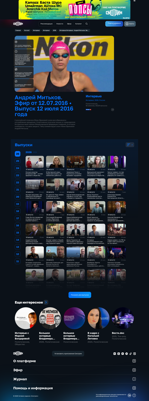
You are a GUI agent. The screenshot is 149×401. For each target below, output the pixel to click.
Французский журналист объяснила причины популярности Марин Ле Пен (95, 174)
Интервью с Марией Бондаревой (22, 336)
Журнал (20, 379)
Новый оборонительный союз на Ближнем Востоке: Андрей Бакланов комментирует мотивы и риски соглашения (95, 289)
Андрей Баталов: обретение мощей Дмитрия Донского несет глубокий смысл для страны (34, 243)
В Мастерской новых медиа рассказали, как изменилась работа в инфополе (54, 174)
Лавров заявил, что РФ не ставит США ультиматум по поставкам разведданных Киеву (116, 242)
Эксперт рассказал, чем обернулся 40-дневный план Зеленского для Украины (34, 197)
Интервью (36, 30)
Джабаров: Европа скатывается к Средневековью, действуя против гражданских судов (96, 266)
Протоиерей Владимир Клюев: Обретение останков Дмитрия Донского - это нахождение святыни (54, 220)
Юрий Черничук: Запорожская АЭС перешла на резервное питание (95, 219)
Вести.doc (118, 333)
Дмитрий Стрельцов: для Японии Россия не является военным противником (54, 265)
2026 (96, 100)
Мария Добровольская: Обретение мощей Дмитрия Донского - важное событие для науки (74, 220)
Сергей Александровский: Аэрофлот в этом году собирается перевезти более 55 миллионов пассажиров (76, 198)
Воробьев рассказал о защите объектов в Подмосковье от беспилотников (33, 287)
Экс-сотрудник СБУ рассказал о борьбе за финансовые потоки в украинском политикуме (115, 287)
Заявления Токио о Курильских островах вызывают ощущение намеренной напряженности (74, 175)
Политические (91, 104)
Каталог (27, 30)
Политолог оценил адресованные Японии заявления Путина (74, 264)
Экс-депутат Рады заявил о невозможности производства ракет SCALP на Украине (55, 197)
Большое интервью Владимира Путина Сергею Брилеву (72, 339)
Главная (18, 30)
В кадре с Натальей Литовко (93, 336)
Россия (102, 100)
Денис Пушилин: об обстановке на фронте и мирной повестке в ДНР (75, 241)
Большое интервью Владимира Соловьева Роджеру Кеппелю (46, 340)
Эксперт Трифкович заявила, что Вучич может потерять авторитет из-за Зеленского (76, 287)
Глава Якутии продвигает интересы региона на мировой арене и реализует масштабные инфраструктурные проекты (34, 221)
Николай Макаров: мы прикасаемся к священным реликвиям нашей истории (115, 219)
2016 (54, 30)
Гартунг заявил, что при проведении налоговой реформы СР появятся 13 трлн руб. (116, 174)
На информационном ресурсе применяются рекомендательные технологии (111, 395)
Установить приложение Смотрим (68, 354)
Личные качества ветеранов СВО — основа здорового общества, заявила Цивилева (34, 174)
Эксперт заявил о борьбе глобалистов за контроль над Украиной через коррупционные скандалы (55, 242)
